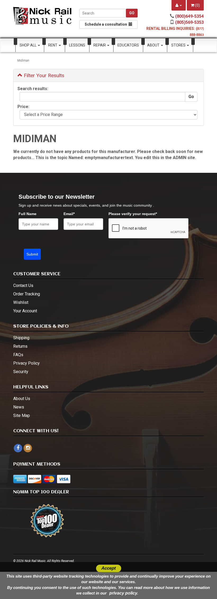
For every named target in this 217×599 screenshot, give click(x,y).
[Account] (178, 5)
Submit (32, 254)
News (18, 407)
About (153, 45)
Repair (100, 45)
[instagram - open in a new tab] (28, 448)
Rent (53, 45)
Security (20, 371)
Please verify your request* (132, 214)
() (197, 5)
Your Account (25, 310)
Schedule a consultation (107, 24)
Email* (69, 214)
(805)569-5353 (189, 22)
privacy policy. (123, 593)
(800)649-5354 (189, 16)
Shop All (28, 45)
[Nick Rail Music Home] (42, 16)
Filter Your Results (43, 75)
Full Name (28, 214)
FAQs (18, 354)
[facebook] (18, 448)
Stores (178, 45)
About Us (21, 398)
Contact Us (23, 285)
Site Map (21, 415)
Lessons (77, 45)
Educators (128, 45)
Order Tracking (26, 293)
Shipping (21, 337)
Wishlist (20, 302)
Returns (20, 346)
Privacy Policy (26, 363)
